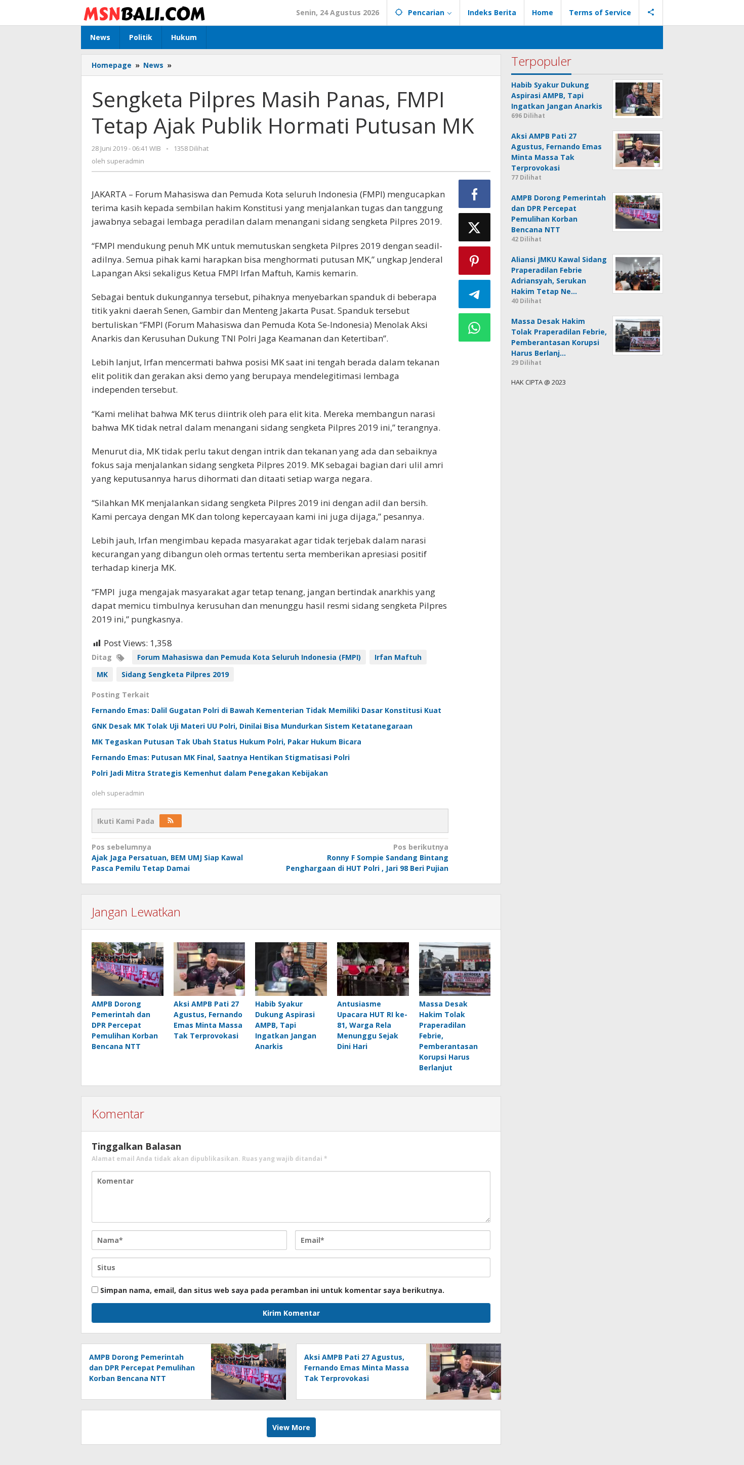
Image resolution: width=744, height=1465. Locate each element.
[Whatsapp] (475, 327)
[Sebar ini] (475, 194)
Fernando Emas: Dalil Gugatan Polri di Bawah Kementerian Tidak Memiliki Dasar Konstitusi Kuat (266, 710)
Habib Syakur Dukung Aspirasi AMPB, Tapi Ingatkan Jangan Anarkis (285, 1025)
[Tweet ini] (475, 227)
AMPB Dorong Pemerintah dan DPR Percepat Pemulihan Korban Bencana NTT (125, 1025)
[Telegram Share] (475, 294)
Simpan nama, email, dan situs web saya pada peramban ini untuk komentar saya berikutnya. (272, 1290)
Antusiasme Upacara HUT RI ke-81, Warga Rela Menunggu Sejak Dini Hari (372, 1025)
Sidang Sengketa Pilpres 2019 (175, 674)
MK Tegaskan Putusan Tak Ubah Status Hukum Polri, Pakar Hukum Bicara (226, 741)
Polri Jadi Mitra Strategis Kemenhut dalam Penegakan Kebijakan (210, 773)
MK (102, 674)
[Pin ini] (475, 260)
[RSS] (170, 820)
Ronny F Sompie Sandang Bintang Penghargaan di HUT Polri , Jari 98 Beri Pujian (367, 857)
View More (291, 1427)
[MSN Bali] (144, 12)
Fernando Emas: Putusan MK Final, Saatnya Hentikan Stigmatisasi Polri (221, 757)
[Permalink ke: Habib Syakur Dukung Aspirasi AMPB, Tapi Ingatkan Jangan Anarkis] (291, 969)
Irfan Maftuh (398, 657)
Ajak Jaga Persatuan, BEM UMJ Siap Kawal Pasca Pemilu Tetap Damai (167, 857)
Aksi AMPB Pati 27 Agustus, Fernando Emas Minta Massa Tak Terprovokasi (356, 1367)
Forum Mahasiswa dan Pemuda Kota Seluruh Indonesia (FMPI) (249, 657)
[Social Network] (651, 12)
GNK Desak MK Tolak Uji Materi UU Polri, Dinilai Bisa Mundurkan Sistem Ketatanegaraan (252, 726)
